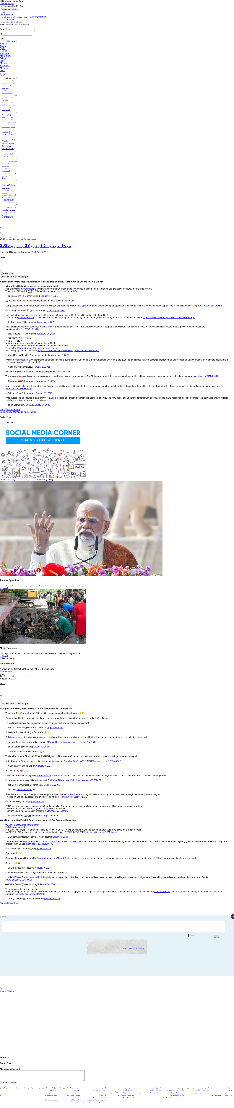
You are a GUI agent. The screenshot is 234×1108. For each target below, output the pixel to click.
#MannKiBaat (12, 825)
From (3, 29)
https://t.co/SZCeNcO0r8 (50, 350)
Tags (2, 409)
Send (13, 1082)
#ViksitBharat (74, 794)
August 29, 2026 (44, 766)
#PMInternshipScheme (44, 291)
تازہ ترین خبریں (9, 236)
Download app (7, 3)
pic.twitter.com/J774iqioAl (206, 376)
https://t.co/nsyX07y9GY (154, 317)
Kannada (4, 53)
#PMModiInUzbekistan (58, 742)
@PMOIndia (67, 350)
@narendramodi (25, 289)
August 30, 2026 (55, 727)
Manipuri (4, 68)
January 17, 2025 (49, 296)
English (3, 44)
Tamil (2, 61)
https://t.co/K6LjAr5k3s (66, 291)
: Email (6, 1063)
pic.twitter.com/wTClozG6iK (82, 742)
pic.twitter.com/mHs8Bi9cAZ (18, 388)
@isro (43, 306)
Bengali (3, 51)
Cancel (4, 1082)
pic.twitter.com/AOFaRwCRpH (180, 317)
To (1, 34)
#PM (79, 306)
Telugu (3, 58)
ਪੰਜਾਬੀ (2, 75)
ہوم (2, 234)
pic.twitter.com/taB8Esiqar (86, 350)
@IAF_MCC (78, 761)
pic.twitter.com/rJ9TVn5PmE (107, 761)
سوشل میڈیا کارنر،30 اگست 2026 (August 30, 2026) (26, 480)
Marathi (3, 63)
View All (4, 588)
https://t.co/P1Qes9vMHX (27, 329)
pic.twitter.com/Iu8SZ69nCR (88, 780)
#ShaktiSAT (75, 841)
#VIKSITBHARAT (68, 832)
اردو (2, 73)
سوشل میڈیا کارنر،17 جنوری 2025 (35, 245)
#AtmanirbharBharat (28, 825)
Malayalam (5, 56)
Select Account (7, 991)
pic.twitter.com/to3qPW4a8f (32, 894)
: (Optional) (10, 1069)
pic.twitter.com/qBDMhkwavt (103, 832)
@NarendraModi (34, 877)
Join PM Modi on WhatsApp (14, 277)
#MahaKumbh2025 (49, 371)
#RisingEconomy (40, 348)
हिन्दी (2, 48)
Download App (7, 671)
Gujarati (4, 46)
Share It (3, 917)
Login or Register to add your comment (18, 412)
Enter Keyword (7, 24)
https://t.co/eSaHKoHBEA (74, 797)
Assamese (5, 65)
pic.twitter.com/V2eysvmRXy (39, 844)
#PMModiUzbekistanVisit (62, 780)
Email (4, 1058)
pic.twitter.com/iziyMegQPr (57, 811)
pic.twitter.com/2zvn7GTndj (209, 306)
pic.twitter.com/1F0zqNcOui (18, 880)
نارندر (7, 12)
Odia (2, 70)
